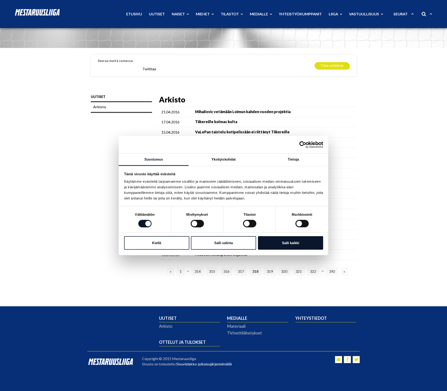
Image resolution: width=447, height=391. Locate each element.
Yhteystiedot (311, 318)
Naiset (179, 14)
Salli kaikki (290, 243)
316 (226, 271)
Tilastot (230, 14)
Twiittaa (149, 69)
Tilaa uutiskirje (331, 65)
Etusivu (134, 14)
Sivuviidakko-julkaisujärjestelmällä (204, 364)
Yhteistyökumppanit (300, 14)
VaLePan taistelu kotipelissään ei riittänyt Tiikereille (242, 132)
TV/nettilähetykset (244, 332)
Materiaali (236, 326)
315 (212, 271)
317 (241, 271)
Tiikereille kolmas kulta (216, 121)
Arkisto (99, 106)
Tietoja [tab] (293, 159)
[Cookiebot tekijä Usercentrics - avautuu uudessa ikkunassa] (302, 144)
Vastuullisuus (364, 14)
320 (284, 271)
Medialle (259, 14)
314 (197, 271)
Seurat (400, 14)
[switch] (197, 223)
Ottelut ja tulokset (182, 342)
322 (313, 271)
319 (270, 271)
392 (332, 271)
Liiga (334, 14)
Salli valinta (223, 243)
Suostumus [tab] (153, 159)
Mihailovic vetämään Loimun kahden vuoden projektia (243, 111)
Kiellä (156, 243)
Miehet (203, 14)
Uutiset (157, 14)
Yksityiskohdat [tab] (223, 159)
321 (298, 271)
